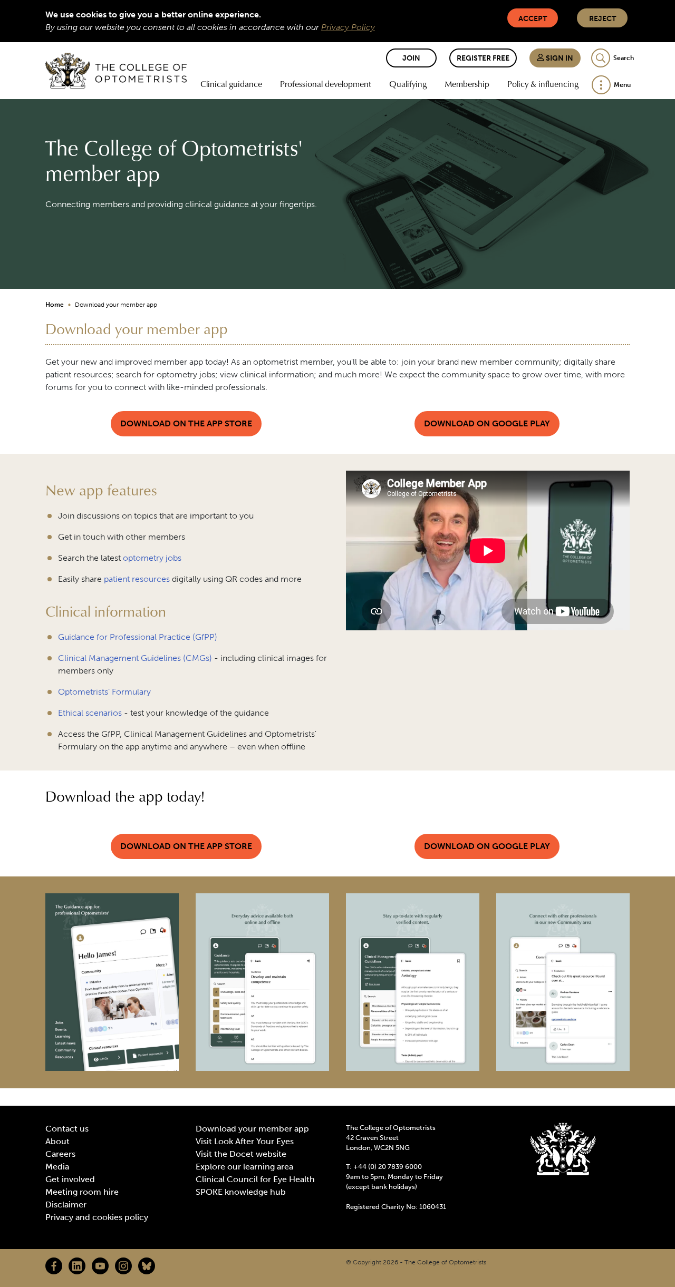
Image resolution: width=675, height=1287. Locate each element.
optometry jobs (152, 558)
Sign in (558, 58)
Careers (60, 1154)
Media (57, 1167)
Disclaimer (65, 1205)
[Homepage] (116, 71)
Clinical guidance (231, 84)
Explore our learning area (244, 1167)
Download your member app (252, 1129)
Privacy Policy (348, 27)
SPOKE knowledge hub (241, 1192)
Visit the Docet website (241, 1154)
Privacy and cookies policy (96, 1217)
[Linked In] (77, 1265)
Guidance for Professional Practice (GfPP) (137, 637)
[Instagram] (123, 1265)
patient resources (137, 579)
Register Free (483, 58)
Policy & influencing (542, 84)
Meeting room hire (82, 1192)
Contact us (67, 1129)
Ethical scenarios (90, 713)
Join (411, 58)
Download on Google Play (487, 423)
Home (54, 304)
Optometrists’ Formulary (104, 692)
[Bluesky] (146, 1265)
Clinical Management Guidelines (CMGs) (135, 658)
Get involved (70, 1179)
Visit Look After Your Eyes (245, 1141)
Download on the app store (186, 423)
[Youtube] (100, 1265)
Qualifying (408, 84)
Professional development (325, 84)
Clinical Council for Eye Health (255, 1179)
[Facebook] (53, 1265)
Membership (467, 84)
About (57, 1141)
